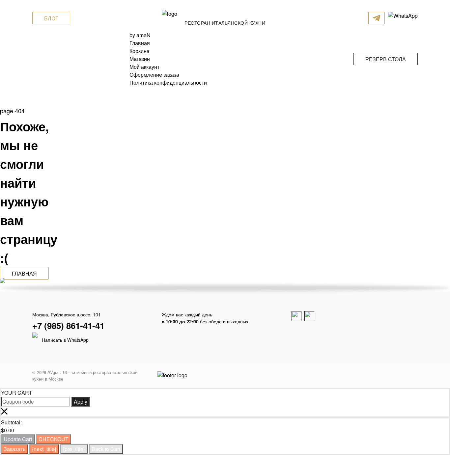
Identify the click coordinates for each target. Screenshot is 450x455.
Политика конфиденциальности (168, 82)
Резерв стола (385, 59)
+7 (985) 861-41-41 (68, 325)
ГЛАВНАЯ (24, 273)
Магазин (139, 59)
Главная (139, 43)
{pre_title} (74, 449)
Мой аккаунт (144, 66)
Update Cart (18, 439)
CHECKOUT (54, 439)
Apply (80, 401)
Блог (51, 18)
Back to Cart (106, 449)
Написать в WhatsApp (65, 339)
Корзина (139, 51)
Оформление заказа (154, 74)
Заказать (14, 449)
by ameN (140, 35)
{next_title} (44, 449)
